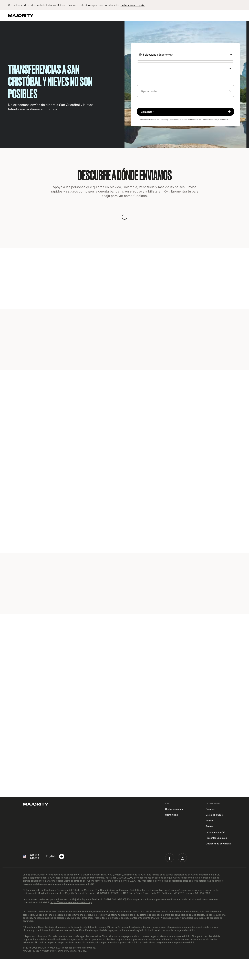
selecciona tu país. (133, 5)
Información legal (215, 832)
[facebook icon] (169, 857)
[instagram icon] (182, 857)
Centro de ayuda (174, 809)
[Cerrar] (10, 5)
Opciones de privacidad (218, 843)
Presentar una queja (216, 837)
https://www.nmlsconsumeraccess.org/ (71, 902)
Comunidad (171, 814)
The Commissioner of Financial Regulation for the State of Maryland (132, 890)
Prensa (209, 826)
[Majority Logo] (20, 15)
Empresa (210, 809)
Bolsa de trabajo (215, 814)
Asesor (209, 820)
